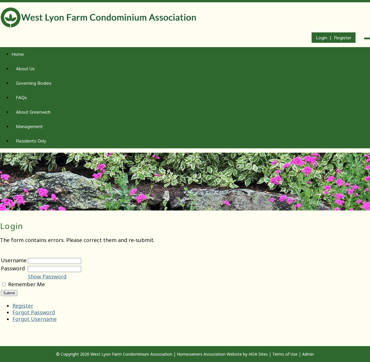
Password (13, 268)
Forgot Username (34, 318)
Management (29, 126)
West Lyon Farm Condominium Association (131, 354)
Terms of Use (284, 354)
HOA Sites (258, 354)
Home (18, 54)
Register (342, 37)
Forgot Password (33, 312)
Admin (308, 354)
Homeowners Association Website (209, 354)
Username (14, 260)
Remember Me (26, 284)
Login (321, 37)
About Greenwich (33, 112)
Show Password (47, 276)
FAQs (21, 97)
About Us (25, 68)
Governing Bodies (33, 83)
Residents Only (31, 141)
